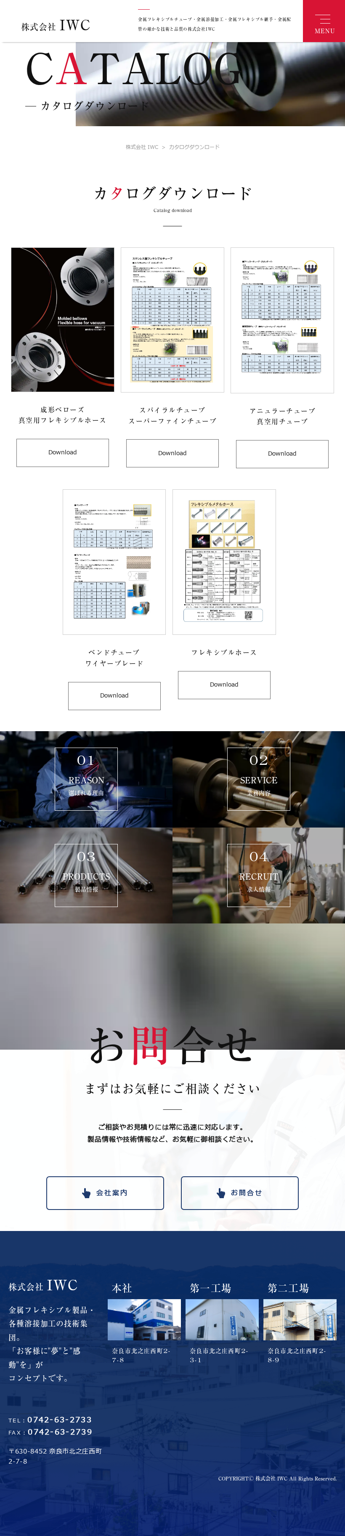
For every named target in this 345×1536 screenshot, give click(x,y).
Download (62, 452)
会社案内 (112, 1193)
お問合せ (247, 1193)
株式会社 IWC (142, 147)
